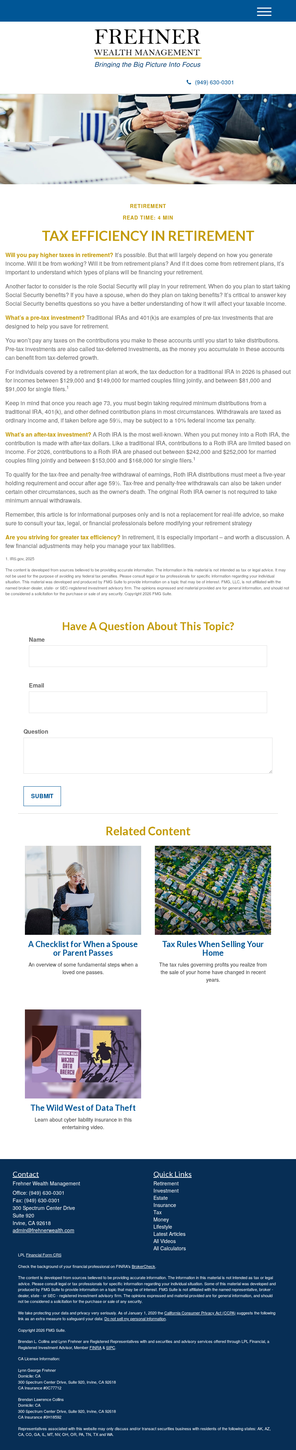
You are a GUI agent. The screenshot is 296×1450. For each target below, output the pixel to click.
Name (37, 640)
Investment (166, 1190)
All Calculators (169, 1248)
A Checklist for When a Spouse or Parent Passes (83, 948)
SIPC (110, 1347)
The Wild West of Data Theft (83, 1108)
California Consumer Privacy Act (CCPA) (200, 1313)
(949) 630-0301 (214, 82)
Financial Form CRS (43, 1254)
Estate (160, 1197)
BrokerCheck (143, 1266)
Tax (157, 1212)
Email (36, 685)
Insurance (164, 1204)
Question (35, 731)
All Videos (164, 1241)
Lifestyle (162, 1226)
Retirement (166, 1183)
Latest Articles (169, 1233)
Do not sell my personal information (135, 1318)
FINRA (95, 1347)
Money (161, 1219)
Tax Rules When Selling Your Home (213, 948)
